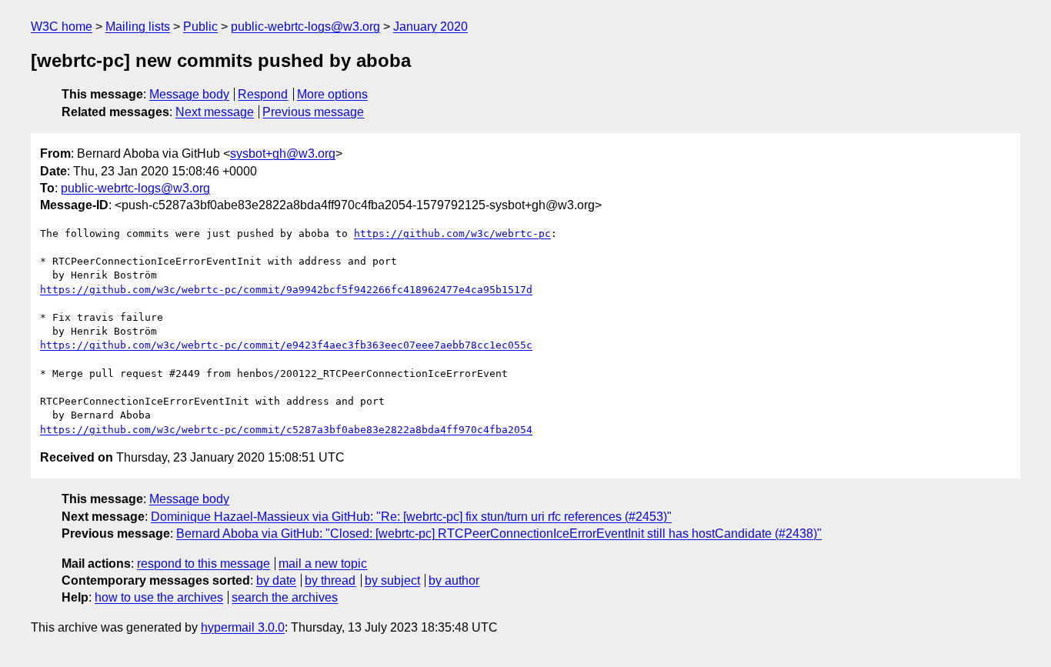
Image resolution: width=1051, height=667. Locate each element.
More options (332, 94)
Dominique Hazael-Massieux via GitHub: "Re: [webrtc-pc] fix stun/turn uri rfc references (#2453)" (411, 516)
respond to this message (203, 563)
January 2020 (430, 26)
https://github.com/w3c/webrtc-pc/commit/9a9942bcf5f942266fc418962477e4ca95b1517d (286, 289)
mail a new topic (323, 563)
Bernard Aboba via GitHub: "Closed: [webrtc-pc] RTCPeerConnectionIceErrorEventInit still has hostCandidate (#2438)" (499, 533)
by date (276, 580)
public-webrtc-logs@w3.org (305, 26)
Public (200, 26)
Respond (263, 94)
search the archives (285, 597)
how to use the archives (159, 597)
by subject (392, 580)
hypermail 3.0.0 (243, 627)
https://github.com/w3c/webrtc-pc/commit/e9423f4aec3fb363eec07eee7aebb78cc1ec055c (286, 345)
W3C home (61, 26)
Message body (189, 94)
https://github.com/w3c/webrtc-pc (452, 233)
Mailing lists (137, 26)
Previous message (313, 111)
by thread (330, 580)
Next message (214, 111)
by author (454, 580)
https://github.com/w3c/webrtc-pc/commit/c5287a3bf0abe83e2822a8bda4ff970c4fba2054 (286, 429)
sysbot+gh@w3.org (282, 153)
